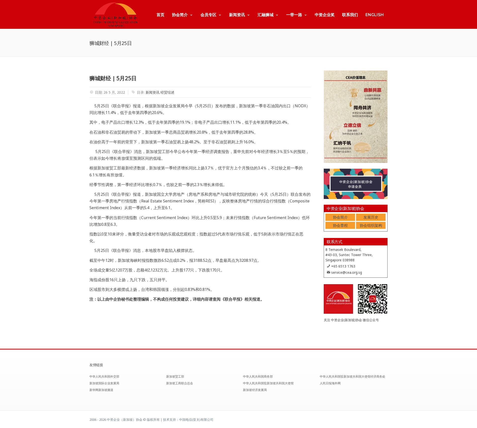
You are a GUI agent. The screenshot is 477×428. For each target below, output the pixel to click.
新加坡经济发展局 (255, 390)
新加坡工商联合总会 (179, 383)
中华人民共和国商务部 (258, 376)
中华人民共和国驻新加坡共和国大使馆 (268, 383)
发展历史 (370, 217)
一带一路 (294, 14)
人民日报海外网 (330, 383)
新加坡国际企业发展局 (104, 383)
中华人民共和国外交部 (104, 376)
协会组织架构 (371, 225)
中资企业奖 (325, 14)
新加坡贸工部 (175, 376)
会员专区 (208, 14)
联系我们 (350, 14)
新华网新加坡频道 (101, 390)
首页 (160, 14)
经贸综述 (167, 92)
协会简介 (180, 14)
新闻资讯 (237, 14)
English (374, 14)
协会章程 (340, 225)
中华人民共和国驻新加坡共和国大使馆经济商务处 (352, 376)
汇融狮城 (266, 14)
